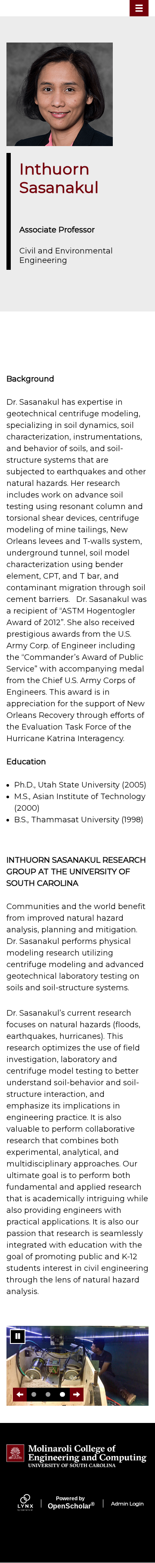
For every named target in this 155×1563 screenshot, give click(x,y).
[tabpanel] (77, 1366)
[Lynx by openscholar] (33, 1503)
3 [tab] (62, 1394)
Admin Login (127, 1503)
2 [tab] (48, 1394)
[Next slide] (77, 1394)
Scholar (70, 1503)
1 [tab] (33, 1394)
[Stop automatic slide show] (18, 1336)
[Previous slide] (20, 1394)
